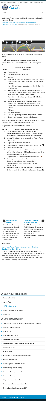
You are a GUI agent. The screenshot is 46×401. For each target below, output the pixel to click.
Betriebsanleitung (12, 2)
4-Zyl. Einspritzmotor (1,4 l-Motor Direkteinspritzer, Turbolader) (22, 323)
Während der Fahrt (31, 22)
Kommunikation (8, 351)
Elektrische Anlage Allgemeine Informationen (17, 355)
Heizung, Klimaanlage (10, 359)
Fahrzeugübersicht (9, 298)
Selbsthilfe (6, 314)
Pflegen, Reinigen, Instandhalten (13, 310)
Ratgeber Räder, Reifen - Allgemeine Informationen (18, 343)
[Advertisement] (23, 32)
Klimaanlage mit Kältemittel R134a (14, 364)
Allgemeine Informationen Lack (12, 380)
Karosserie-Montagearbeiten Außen (14, 372)
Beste (31, 2)
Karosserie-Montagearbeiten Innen (13, 376)
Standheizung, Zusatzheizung (12, 368)
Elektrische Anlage (9, 347)
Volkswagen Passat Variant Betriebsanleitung (13, 22)
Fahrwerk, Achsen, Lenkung (11, 327)
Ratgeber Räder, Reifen (10, 335)
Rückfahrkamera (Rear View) (9, 24)
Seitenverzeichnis (38, 2)
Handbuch (3, 2)
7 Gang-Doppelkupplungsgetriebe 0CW (15, 388)
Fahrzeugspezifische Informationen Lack (15, 384)
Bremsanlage (7, 331)
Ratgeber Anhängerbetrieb (11, 339)
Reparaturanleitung (23, 2)
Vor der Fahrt (7, 302)
